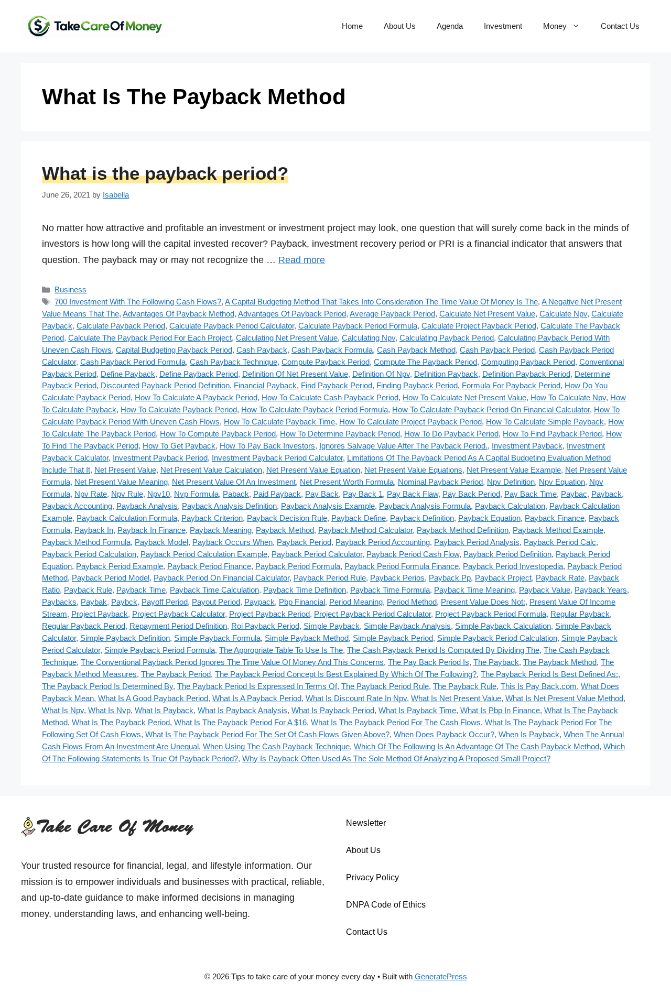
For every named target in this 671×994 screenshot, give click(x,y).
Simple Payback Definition (125, 637)
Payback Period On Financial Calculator (221, 577)
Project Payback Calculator (178, 613)
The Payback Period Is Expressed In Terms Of (257, 686)
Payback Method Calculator (365, 530)
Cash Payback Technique (233, 361)
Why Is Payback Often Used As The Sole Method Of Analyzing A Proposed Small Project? (396, 758)
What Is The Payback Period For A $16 (240, 722)
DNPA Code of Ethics (386, 904)
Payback (606, 493)
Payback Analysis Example (328, 505)
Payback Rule (88, 589)
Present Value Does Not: (483, 601)
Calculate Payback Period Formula (357, 325)
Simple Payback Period (393, 637)
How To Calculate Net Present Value (464, 397)
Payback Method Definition (462, 530)
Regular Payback (580, 613)
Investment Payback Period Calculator (277, 457)
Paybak (94, 601)
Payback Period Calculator (317, 554)
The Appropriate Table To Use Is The (281, 650)
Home (352, 25)
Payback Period (304, 542)
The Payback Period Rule (385, 686)
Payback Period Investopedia (513, 566)
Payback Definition (422, 518)
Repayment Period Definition (178, 625)
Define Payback (128, 373)
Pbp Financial (302, 601)
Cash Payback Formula (332, 349)
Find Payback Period (336, 385)
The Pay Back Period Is (428, 662)
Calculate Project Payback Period (478, 325)
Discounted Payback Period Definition (165, 385)
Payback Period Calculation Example (203, 554)
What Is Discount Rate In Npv (356, 698)
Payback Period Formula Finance (401, 566)
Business (70, 289)
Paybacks (59, 601)
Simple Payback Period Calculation (497, 637)
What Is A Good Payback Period (153, 698)
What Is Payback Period (332, 710)
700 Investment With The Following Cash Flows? (138, 301)
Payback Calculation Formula (127, 518)
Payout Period (216, 601)
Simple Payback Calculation (503, 625)
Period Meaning (356, 601)
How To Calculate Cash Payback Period (330, 397)
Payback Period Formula (297, 566)
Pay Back (322, 493)
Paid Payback (277, 493)
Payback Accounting (77, 505)
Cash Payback (261, 349)
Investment (503, 25)
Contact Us (620, 25)
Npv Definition (511, 481)
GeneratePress (441, 976)
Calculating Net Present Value (287, 337)
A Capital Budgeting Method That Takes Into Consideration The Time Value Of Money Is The (381, 301)
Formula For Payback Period (511, 385)
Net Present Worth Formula (347, 481)
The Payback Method (560, 662)
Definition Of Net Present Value (295, 373)
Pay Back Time (530, 493)
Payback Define (358, 518)
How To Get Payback (179, 445)
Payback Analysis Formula (425, 505)
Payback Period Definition (507, 554)
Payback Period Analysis (477, 542)
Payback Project (503, 577)
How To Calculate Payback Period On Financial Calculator (491, 409)
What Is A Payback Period (256, 698)
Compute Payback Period (326, 361)
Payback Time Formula (390, 589)
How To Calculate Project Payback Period (410, 421)
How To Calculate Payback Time (279, 421)
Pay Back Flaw (412, 493)
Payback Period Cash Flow (412, 554)
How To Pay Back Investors (267, 445)
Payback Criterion (212, 518)
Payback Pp (450, 577)
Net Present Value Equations (413, 469)
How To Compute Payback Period (218, 433)
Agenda (450, 25)
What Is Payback (164, 710)
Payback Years (601, 589)
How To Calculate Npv (568, 397)
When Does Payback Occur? (444, 734)
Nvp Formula (196, 493)
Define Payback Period (198, 373)
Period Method (412, 601)
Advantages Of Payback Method (178, 313)
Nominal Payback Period (440, 481)
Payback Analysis (147, 505)
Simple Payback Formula (217, 637)
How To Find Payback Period (552, 433)
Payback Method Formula (86, 542)
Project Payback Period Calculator (372, 613)
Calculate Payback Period (121, 325)
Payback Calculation (510, 505)
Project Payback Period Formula (490, 613)
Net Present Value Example (514, 469)
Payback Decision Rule (287, 518)
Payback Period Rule (330, 577)
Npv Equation (562, 481)
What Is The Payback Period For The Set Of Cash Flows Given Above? (267, 734)
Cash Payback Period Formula (133, 361)
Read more (301, 260)
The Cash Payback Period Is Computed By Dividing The (443, 650)
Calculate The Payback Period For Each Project (150, 337)
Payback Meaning (221, 530)
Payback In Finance (151, 530)
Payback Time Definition (304, 589)
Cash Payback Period (497, 349)
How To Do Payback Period (451, 433)
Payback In (93, 530)
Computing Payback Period (528, 361)
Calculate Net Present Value (487, 313)
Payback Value (544, 589)
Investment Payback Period (160, 457)
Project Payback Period (269, 613)
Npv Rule (127, 493)
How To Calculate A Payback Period (196, 397)
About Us (400, 25)
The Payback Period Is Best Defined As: (549, 674)
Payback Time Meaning (474, 589)
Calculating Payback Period (446, 337)
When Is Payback (529, 734)
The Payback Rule (464, 686)
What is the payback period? (165, 173)
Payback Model (161, 542)
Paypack (259, 601)
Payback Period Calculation (89, 554)
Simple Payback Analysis (407, 625)
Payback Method (285, 530)
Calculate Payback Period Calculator (231, 325)
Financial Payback (265, 385)
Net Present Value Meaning (121, 481)
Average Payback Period (392, 313)
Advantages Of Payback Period (292, 313)
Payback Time (141, 589)
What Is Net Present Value (456, 698)
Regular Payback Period (83, 625)
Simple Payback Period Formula (159, 650)
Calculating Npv (368, 337)
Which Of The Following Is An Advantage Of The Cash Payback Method (476, 746)
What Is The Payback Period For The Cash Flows (396, 722)
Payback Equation (489, 518)
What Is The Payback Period (121, 722)
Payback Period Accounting (383, 542)
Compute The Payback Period (425, 361)
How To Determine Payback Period (340, 433)
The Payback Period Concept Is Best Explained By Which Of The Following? (346, 674)
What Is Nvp (109, 710)
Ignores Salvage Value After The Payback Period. (403, 445)
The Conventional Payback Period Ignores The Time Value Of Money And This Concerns (232, 662)
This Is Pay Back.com (539, 686)
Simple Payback (332, 625)
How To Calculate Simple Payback (545, 421)
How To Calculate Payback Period (179, 409)
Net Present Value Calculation (211, 469)
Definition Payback (446, 373)
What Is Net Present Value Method (564, 698)
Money (555, 25)
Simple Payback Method (307, 637)
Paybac (574, 493)
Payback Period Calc (560, 542)
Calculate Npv (563, 313)
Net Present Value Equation (313, 469)
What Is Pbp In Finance (500, 710)
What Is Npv (63, 710)
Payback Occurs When (232, 542)
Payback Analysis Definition (229, 505)
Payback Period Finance (209, 566)
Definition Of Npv (381, 373)
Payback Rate (560, 577)
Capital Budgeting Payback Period (174, 349)
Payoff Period (165, 601)
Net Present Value (125, 469)
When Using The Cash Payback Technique (276, 746)
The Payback (496, 662)
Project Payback (99, 613)
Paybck (124, 601)
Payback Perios (397, 577)
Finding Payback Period (417, 385)
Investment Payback (527, 445)
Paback (236, 493)
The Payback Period (176, 674)
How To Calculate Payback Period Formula (314, 409)
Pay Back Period (471, 493)
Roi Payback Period (265, 625)
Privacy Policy (372, 877)
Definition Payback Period (526, 373)
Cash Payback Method (416, 349)
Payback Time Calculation (214, 589)
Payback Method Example (558, 530)
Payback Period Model (110, 577)
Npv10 (158, 493)
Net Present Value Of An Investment (234, 481)
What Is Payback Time (417, 710)
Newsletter (366, 822)
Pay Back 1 (363, 493)
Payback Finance (555, 518)
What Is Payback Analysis (242, 710)
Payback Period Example (119, 566)
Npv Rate (90, 493)
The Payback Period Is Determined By (107, 686)
